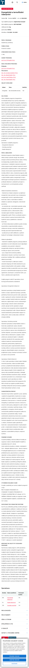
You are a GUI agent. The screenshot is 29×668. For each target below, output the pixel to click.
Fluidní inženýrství (11, 602)
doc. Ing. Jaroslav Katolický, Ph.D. (9, 73)
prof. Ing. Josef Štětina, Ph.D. (8, 77)
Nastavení (14, 663)
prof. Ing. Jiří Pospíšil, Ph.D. (8, 60)
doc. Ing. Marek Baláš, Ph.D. (8, 75)
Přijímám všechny (14, 656)
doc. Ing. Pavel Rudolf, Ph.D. (8, 79)
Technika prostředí (11, 605)
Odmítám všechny (14, 659)
